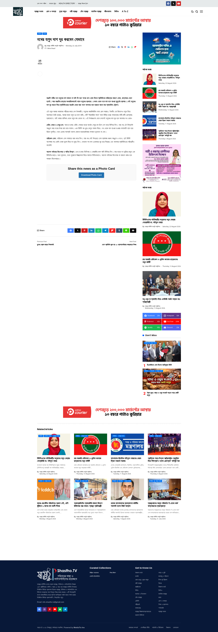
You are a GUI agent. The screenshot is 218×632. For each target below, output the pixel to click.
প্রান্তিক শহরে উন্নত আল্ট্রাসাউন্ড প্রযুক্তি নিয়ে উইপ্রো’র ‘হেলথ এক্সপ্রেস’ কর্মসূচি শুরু (168, 133)
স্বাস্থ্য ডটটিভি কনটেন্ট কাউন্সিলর (55, 46)
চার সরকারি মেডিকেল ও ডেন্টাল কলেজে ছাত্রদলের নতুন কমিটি (167, 91)
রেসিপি (137, 601)
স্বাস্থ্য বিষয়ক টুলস (83, 3)
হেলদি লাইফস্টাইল (95, 576)
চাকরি (137, 576)
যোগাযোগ (176, 627)
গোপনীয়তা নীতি (145, 627)
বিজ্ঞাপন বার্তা (139, 573)
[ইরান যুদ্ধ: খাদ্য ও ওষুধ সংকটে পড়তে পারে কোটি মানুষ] (162, 379)
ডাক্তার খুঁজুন (52, 3)
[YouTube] (55, 609)
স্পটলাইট (161, 608)
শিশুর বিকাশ (113, 573)
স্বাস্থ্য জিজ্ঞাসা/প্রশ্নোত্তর (143, 611)
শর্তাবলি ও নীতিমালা (157, 627)
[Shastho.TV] (18, 11)
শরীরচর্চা (137, 604)
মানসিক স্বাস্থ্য (162, 594)
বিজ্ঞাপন (168, 627)
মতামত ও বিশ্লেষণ (140, 594)
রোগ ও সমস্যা (162, 601)
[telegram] (65, 609)
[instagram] (44, 609)
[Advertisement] (91, 77)
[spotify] (60, 609)
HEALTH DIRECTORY (67, 3)
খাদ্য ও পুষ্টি (161, 573)
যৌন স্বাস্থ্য (138, 597)
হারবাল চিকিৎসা (139, 615)
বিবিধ (136, 590)
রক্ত (159, 597)
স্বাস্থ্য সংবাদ (162, 611)
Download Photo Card (91, 175)
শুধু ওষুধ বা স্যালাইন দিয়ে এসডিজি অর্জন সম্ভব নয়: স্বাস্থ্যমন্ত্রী (169, 105)
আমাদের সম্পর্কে (133, 627)
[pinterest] (49, 609)
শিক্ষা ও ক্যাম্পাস (163, 604)
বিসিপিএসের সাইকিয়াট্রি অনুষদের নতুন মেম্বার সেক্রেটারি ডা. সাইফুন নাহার (169, 77)
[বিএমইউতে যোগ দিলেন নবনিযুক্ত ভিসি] (162, 351)
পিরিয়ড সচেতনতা (94, 573)
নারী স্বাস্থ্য (138, 583)
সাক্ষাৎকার (138, 608)
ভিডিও (160, 590)
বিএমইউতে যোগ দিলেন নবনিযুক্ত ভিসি (159, 365)
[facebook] (39, 609)
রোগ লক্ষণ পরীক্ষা (41, 3)
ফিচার (160, 583)
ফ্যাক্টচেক (138, 587)
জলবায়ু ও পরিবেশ (163, 576)
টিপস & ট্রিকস (162, 580)
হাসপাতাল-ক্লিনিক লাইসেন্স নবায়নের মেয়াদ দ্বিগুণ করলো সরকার (169, 119)
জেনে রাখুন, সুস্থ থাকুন (141, 580)
